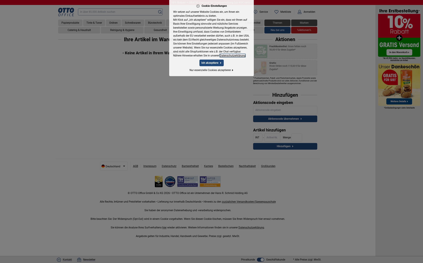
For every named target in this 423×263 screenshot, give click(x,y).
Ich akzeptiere (209, 62)
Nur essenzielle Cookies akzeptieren (210, 70)
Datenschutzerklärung (232, 55)
